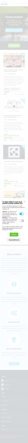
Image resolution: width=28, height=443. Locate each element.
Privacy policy (5, 228)
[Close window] (24, 201)
